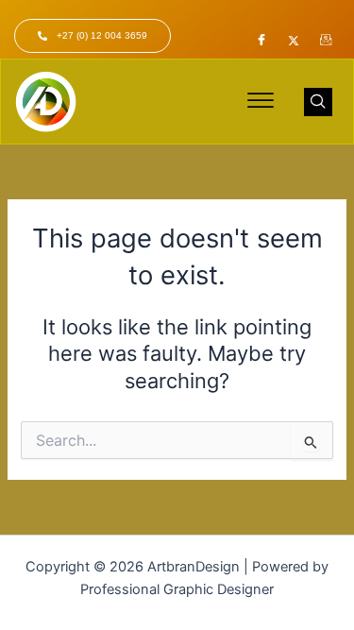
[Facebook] (261, 40)
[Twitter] (293, 40)
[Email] (326, 40)
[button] (260, 101)
